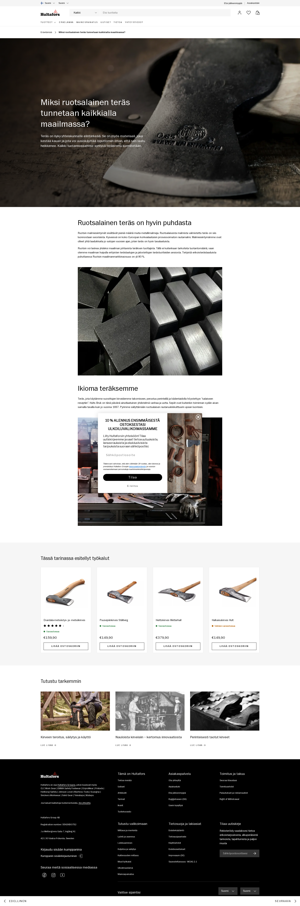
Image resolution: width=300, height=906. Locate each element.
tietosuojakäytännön (137, 466)
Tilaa (132, 477)
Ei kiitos (132, 486)
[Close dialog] (198, 417)
